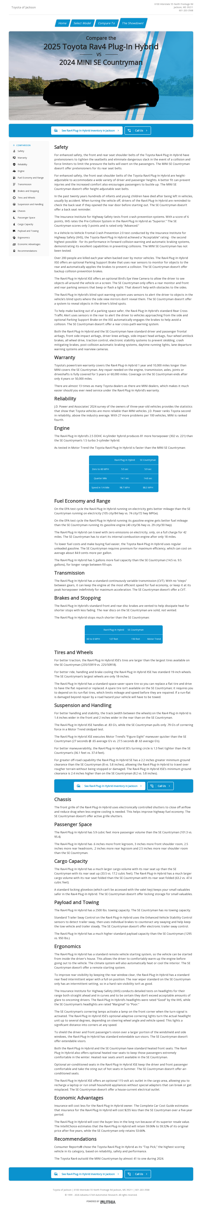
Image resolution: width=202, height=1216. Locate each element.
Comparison (23, 145)
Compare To (107, 23)
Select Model (82, 23)
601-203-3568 (186, 10)
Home (62, 23)
